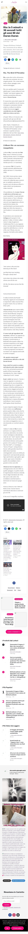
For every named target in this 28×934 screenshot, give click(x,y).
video (19, 590)
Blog (5, 23)
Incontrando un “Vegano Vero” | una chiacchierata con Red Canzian (17, 743)
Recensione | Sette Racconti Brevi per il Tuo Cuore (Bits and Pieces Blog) (8, 621)
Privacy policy (17, 928)
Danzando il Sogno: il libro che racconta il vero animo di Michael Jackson (17, 647)
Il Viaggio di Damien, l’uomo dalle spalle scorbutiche (17, 731)
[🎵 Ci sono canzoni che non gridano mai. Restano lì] (14, 839)
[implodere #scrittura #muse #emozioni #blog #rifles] (14, 790)
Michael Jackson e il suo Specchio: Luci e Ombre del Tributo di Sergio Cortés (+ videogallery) (17, 674)
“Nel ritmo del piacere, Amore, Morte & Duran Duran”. (13, 135)
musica (18, 587)
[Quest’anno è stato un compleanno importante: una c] (14, 864)
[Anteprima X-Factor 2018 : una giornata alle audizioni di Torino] (7, 564)
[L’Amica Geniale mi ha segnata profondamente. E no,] (14, 815)
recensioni (10, 590)
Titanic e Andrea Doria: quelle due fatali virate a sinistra (20, 605)
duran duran (11, 587)
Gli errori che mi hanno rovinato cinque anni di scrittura (17, 754)
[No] (26, 925)
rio (15, 590)
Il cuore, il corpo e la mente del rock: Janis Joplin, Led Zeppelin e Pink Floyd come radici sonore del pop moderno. (17, 550)
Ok (7, 928)
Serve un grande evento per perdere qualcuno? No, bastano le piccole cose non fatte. (17, 660)
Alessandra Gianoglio (11, 39)
